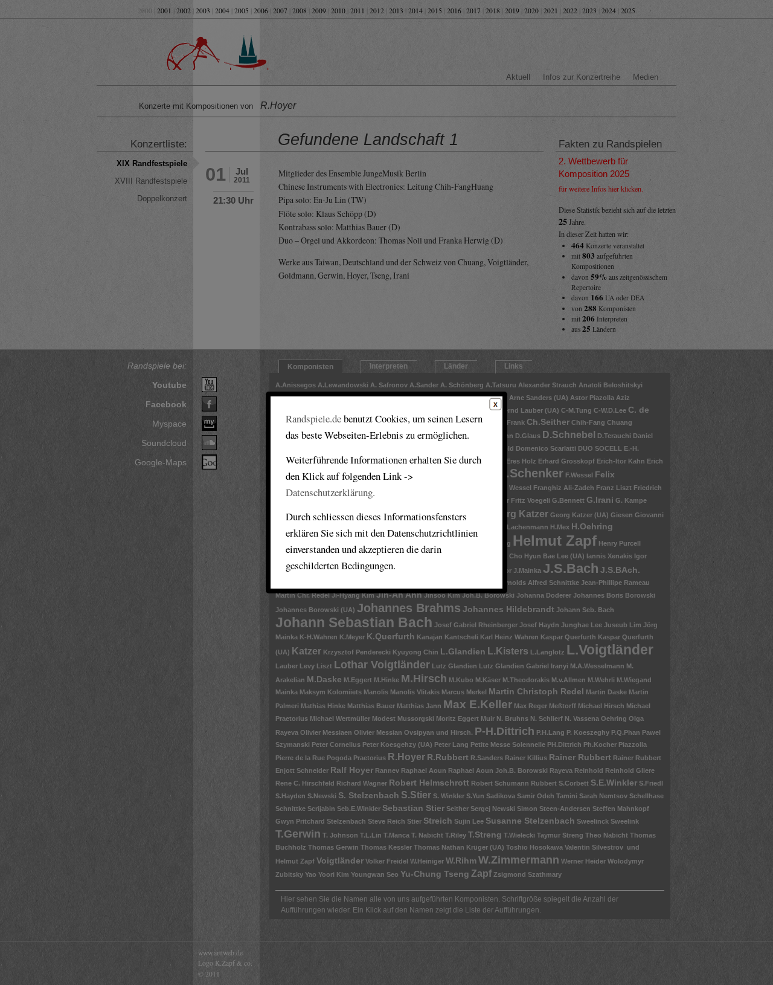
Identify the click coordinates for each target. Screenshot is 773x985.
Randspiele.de (313, 418)
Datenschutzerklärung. (330, 492)
